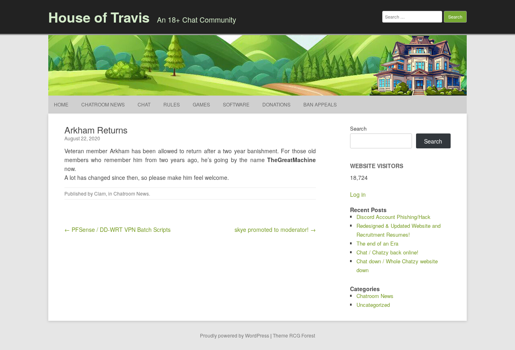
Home (61, 104)
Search (358, 128)
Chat (144, 104)
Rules (171, 104)
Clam (100, 193)
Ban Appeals (320, 104)
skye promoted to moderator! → (275, 229)
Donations (276, 104)
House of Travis (99, 17)
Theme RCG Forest (294, 335)
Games (201, 104)
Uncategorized (373, 304)
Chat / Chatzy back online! (387, 252)
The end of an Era (377, 243)
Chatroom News (103, 104)
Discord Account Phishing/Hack (393, 217)
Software (236, 104)
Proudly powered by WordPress (234, 335)
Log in (358, 194)
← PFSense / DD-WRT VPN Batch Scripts (117, 229)
